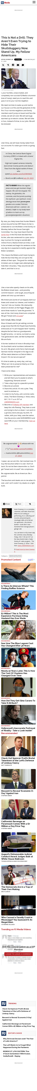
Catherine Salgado (8, 924)
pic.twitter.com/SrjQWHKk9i (21, 174)
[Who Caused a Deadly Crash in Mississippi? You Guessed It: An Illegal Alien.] (18, 905)
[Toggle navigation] (34, 2)
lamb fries (5, 234)
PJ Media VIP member (20, 404)
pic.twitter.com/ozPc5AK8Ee (22, 449)
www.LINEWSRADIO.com (26, 546)
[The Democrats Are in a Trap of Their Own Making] (18, 875)
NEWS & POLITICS (15, 556)
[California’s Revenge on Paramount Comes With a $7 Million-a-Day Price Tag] (18, 809)
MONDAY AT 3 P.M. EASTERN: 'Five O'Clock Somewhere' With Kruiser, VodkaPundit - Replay (16, 1053)
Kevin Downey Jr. (7, 59)
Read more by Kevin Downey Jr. (24, 550)
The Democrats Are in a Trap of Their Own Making (17, 888)
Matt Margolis (6, 765)
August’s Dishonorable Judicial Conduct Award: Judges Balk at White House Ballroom (17, 856)
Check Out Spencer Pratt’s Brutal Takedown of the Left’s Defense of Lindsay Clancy (18, 760)
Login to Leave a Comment (18, 954)
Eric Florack (5, 891)
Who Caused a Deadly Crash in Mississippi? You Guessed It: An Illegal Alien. (16, 919)
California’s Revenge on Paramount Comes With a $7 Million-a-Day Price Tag (15, 823)
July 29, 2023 (28, 178)
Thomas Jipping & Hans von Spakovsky (14, 861)
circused (19, 316)
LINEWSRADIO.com (11, 402)
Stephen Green (6, 795)
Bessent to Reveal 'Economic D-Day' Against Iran (17, 792)
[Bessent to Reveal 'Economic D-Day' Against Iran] (18, 779)
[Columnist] (7, 513)
